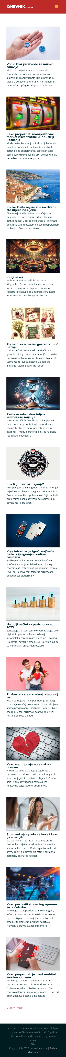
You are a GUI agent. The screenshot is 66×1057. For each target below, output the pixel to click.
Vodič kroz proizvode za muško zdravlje (30, 65)
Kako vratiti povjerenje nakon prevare (29, 766)
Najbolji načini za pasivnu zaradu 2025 (31, 626)
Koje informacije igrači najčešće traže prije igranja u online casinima (30, 554)
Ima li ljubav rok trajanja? (25, 484)
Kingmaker (15, 277)
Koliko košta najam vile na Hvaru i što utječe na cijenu (32, 208)
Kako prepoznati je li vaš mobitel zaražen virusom (31, 976)
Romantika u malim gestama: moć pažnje (32, 346)
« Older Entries (15, 1007)
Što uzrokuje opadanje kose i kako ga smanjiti (32, 836)
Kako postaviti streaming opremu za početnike (32, 906)
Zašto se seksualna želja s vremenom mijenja (26, 416)
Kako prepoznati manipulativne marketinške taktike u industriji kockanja (30, 137)
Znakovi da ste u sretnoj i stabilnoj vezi (32, 696)
